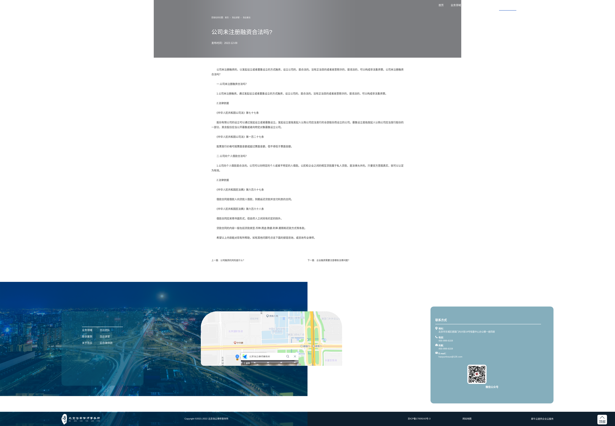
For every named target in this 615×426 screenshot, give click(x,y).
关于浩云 (525, 5)
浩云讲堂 (508, 5)
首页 (441, 5)
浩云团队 (473, 5)
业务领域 (456, 5)
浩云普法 (246, 17)
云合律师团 (543, 5)
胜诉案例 (490, 5)
